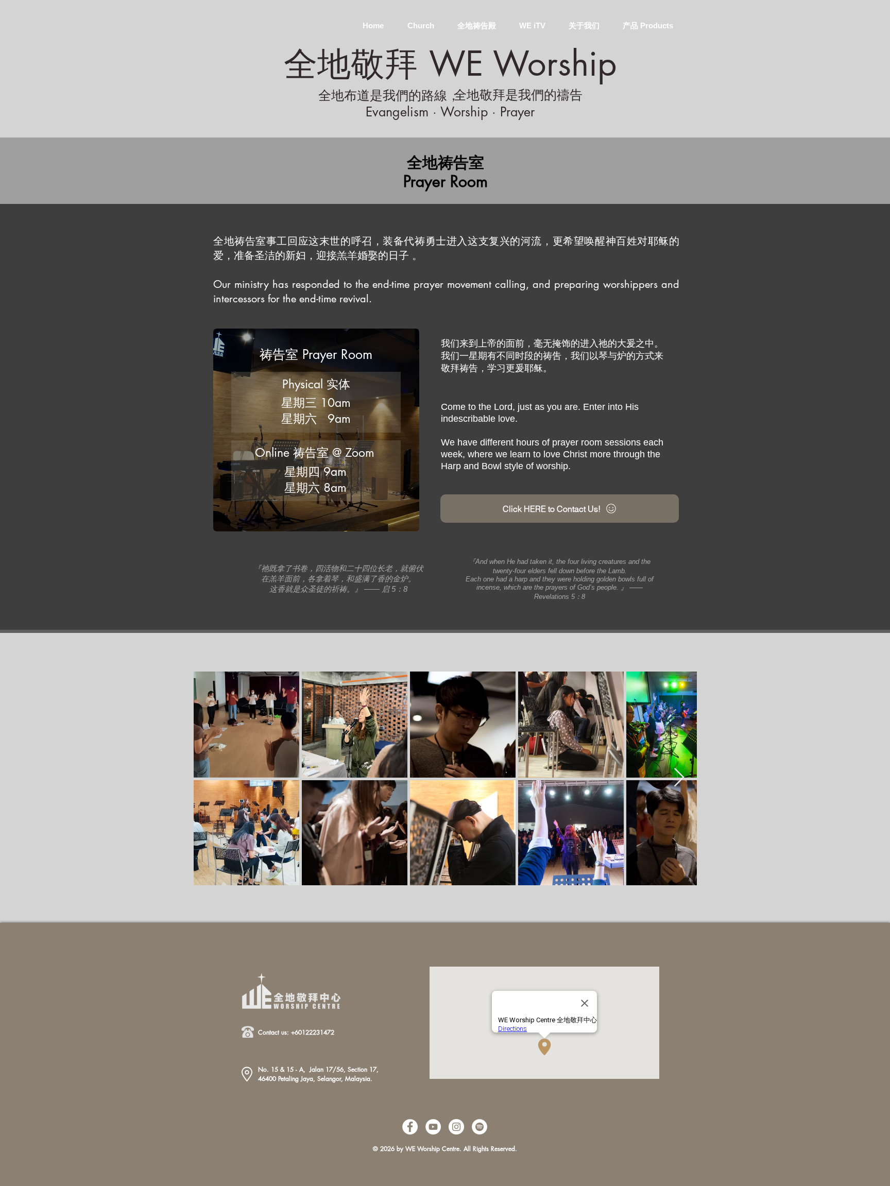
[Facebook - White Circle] (410, 1127)
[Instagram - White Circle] (456, 1127)
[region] (238, 18)
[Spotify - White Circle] (479, 1127)
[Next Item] (679, 778)
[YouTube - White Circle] (433, 1127)
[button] (421, 21)
